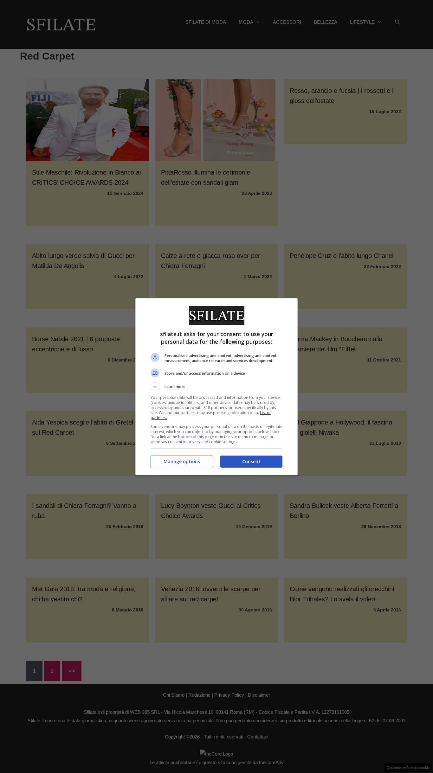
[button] (216, 386)
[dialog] (216, 386)
